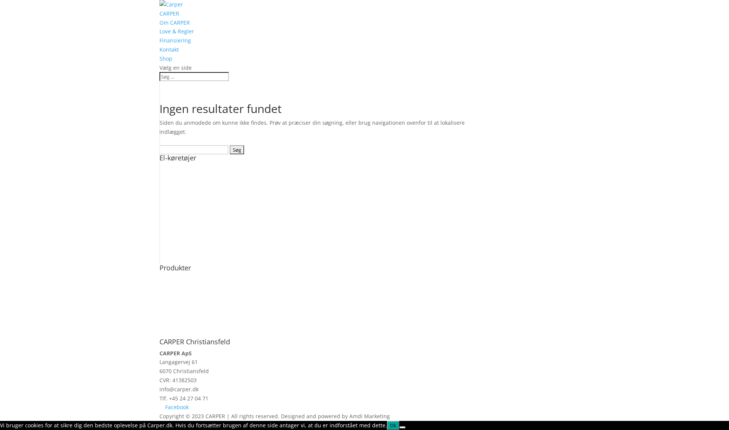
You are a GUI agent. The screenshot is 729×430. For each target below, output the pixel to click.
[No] (402, 427)
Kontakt (169, 49)
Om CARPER (174, 22)
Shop (165, 58)
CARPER (169, 13)
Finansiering (175, 40)
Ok (393, 425)
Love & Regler (176, 31)
